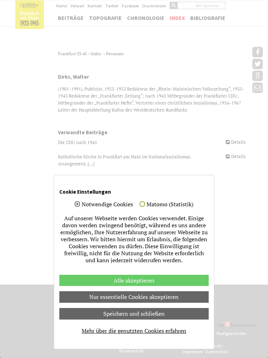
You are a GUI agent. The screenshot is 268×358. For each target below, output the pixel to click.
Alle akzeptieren (134, 280)
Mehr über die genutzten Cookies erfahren (134, 331)
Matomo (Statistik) (170, 204)
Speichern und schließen (134, 313)
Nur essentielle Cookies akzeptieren (134, 297)
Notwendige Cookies (107, 204)
